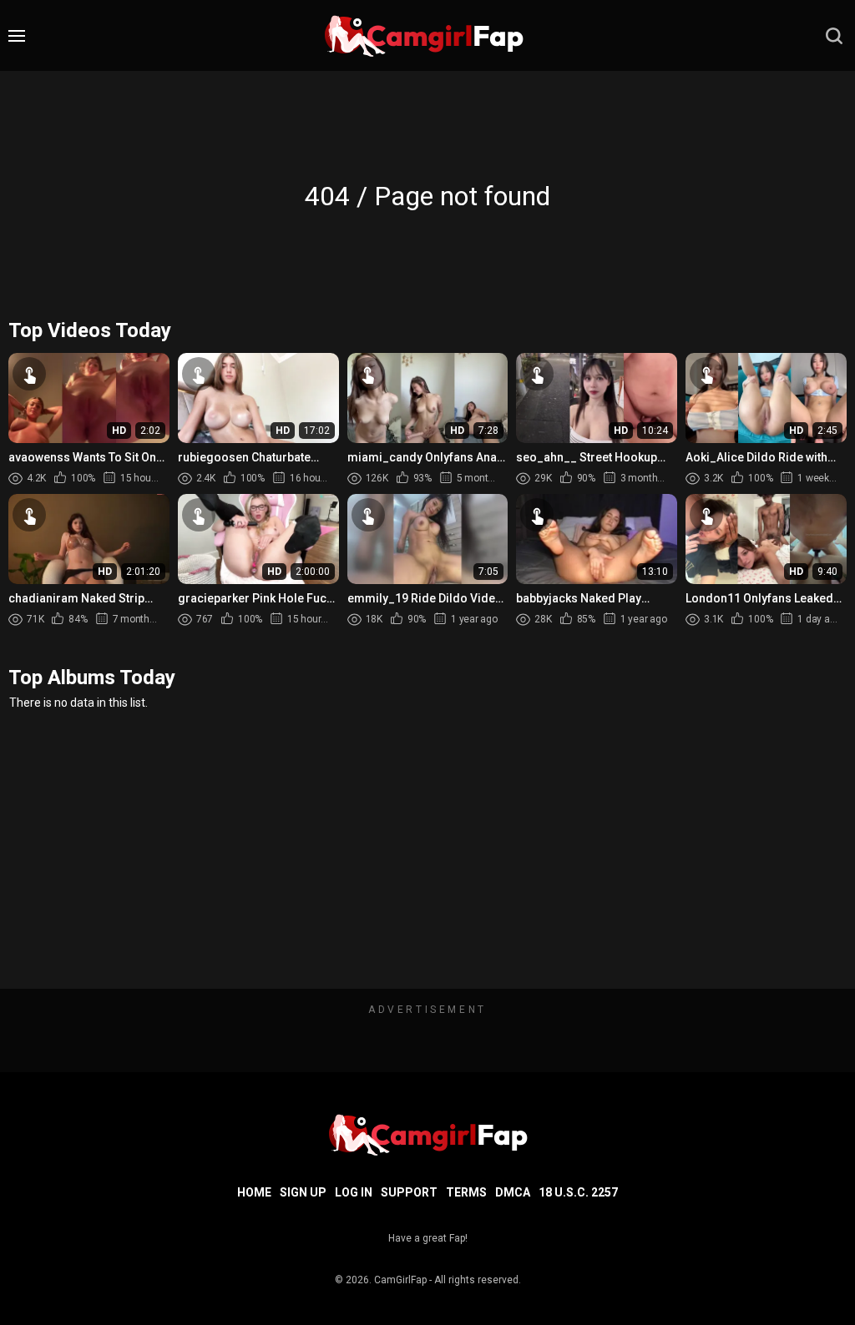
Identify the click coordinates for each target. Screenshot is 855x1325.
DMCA (512, 1192)
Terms (466, 1192)
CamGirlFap (400, 1280)
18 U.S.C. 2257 (578, 1192)
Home (254, 1192)
